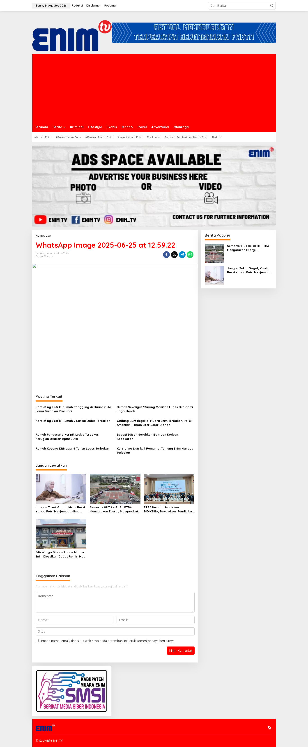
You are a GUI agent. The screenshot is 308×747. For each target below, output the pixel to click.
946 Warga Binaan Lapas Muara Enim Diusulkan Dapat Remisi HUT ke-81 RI (60, 554)
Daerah (48, 256)
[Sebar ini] (166, 254)
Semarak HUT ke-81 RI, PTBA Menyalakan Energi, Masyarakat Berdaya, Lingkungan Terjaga (114, 509)
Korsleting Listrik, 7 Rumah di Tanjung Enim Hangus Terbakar (155, 450)
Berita (39, 256)
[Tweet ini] (174, 254)
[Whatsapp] (190, 254)
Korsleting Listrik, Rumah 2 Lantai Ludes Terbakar (73, 421)
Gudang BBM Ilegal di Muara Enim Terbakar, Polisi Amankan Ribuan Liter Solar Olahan (154, 423)
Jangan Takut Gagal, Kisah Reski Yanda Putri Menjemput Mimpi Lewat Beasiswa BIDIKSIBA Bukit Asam (60, 509)
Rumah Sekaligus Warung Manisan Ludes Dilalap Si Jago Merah (155, 409)
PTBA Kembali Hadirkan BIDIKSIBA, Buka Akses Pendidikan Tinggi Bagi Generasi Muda (169, 509)
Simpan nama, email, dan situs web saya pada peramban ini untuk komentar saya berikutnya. (107, 641)
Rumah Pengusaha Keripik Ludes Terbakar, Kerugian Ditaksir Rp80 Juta (67, 436)
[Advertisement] (154, 88)
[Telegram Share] (182, 254)
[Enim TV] (72, 32)
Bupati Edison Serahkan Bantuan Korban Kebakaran (147, 436)
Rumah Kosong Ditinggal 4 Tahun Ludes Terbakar (72, 448)
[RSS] (269, 728)
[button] (272, 5)
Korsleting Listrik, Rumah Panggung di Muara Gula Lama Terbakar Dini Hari (73, 409)
